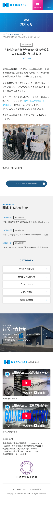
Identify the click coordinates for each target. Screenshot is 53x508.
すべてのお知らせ (26, 269)
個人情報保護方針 (36, 489)
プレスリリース (26, 284)
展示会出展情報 (26, 300)
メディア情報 (26, 292)
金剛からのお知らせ (26, 277)
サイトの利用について (18, 489)
